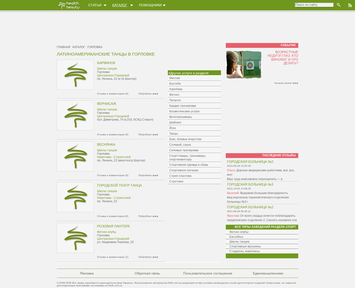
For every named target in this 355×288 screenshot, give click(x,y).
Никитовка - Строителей (114, 157)
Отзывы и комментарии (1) (112, 257)
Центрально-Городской (113, 75)
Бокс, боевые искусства (185, 139)
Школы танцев (107, 68)
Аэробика (175, 89)
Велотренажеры (180, 117)
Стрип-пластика (180, 176)
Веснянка (106, 144)
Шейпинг (175, 122)
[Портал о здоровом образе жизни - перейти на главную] (68, 9)
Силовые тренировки (184, 150)
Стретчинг (176, 181)
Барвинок (106, 63)
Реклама (87, 273)
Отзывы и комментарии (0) (112, 93)
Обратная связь (147, 273)
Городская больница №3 (250, 184)
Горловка (94, 47)
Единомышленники (268, 273)
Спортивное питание (184, 170)
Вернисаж (106, 104)
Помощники (150, 5)
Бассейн (175, 83)
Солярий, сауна (180, 144)
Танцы (173, 133)
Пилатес (175, 100)
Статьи (94, 5)
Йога (172, 128)
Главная (63, 47)
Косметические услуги (184, 111)
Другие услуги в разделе (189, 73)
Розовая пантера (113, 226)
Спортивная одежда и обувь (188, 164)
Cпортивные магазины (245, 246)
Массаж (174, 78)
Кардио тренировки (182, 106)
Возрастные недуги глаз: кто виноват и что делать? (283, 57)
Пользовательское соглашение (207, 273)
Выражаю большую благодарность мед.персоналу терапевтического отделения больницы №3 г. (258, 197)
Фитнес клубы (106, 232)
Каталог (119, 5)
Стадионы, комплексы (244, 251)
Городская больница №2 (250, 162)
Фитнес (174, 94)
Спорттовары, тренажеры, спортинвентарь (187, 157)
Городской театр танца (119, 185)
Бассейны (236, 236)
